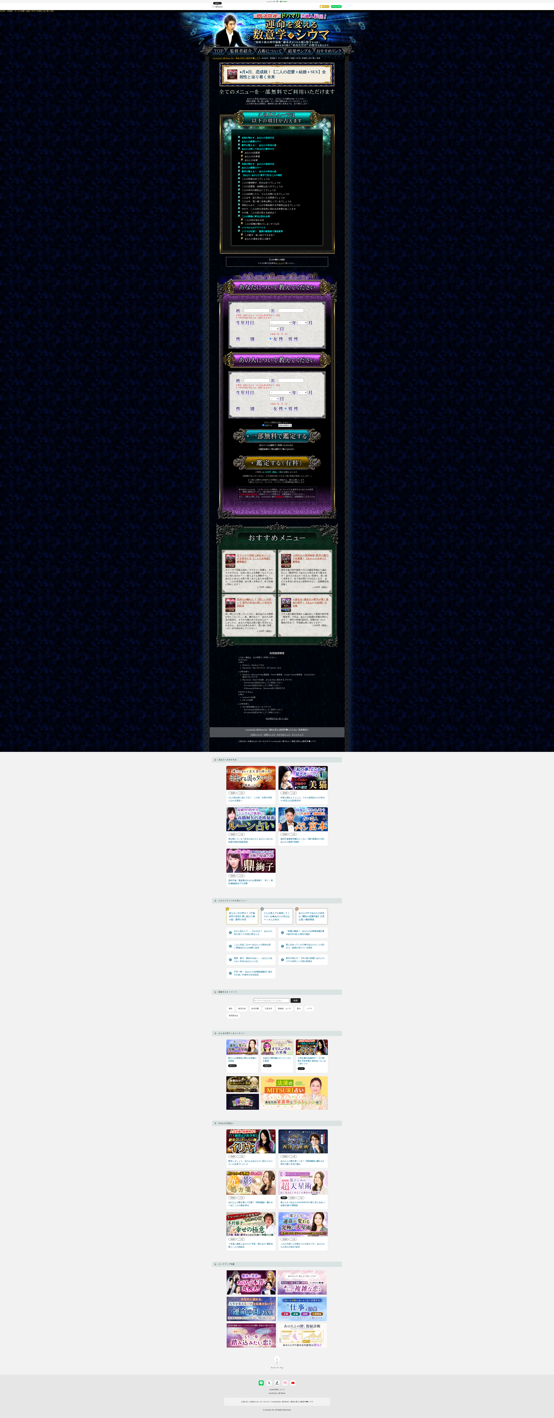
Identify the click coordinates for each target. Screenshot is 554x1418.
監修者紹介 (303, 730)
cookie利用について (277, 1390)
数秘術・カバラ (284, 1008)
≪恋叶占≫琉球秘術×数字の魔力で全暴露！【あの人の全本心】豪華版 (310, 558)
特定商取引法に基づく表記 (277, 719)
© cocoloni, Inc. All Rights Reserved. (277, 1410)
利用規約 (279, 497)
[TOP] (217, 51)
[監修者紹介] (240, 51)
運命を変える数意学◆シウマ (248, 58)
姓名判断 (255, 1008)
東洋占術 (242, 1008)
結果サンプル (269, 735)
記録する (268, 425)
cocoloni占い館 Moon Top (223, 58)
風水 (299, 1008)
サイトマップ (297, 735)
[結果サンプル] (299, 51)
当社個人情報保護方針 (248, 494)
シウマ (309, 1008)
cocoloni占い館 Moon (277, 1393)
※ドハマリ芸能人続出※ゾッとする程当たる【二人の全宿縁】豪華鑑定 (254, 558)
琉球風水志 (233, 1015)
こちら (279, 263)
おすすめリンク (283, 735)
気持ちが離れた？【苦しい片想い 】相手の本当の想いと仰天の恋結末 (254, 602)
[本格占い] (217, 6)
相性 (230, 1008)
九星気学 (268, 1008)
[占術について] (270, 51)
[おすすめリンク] (329, 51)
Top (283, 730)
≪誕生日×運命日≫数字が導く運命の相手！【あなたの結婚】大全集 (310, 602)
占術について (256, 735)
